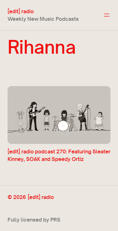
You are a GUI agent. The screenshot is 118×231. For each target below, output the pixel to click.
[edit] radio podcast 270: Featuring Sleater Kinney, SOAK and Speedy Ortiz (59, 155)
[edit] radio (21, 11)
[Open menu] (106, 15)
